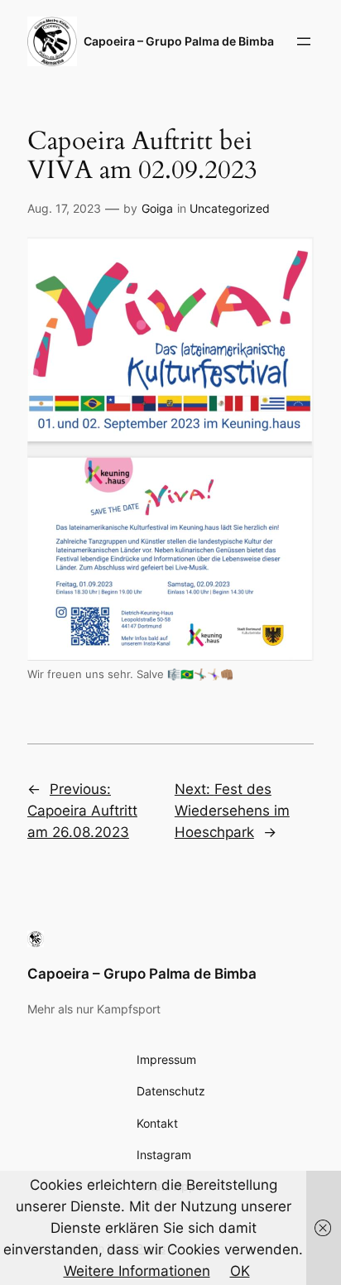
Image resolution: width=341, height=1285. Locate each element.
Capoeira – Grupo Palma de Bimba (142, 973)
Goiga (157, 208)
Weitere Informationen (137, 1271)
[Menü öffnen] (304, 41)
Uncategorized (230, 208)
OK (240, 1271)
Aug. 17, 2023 (64, 208)
